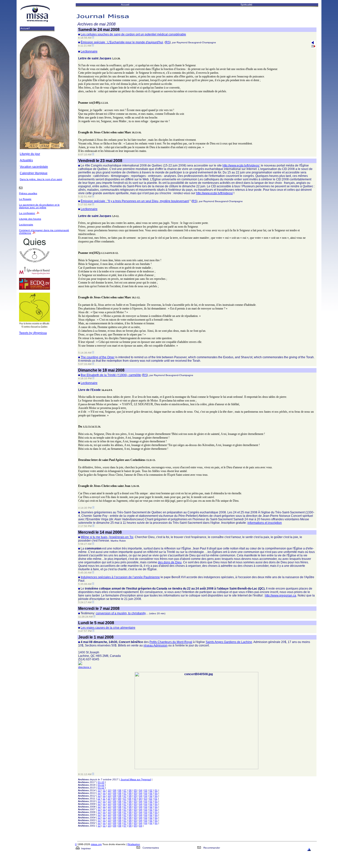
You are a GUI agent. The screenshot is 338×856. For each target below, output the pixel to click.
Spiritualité (246, 4)
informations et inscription (264, 522)
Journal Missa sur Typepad (136, 779)
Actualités (26, 160)
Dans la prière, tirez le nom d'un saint (41, 179)
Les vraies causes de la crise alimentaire (108, 627)
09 (114, 790)
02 (150, 790)
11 (104, 790)
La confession (27, 213)
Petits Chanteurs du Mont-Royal (170, 642)
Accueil (125, 4)
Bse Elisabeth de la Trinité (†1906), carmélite (111, 375)
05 (135, 790)
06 (130, 790)
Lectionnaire (26, 224)
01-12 (101, 785)
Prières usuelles (28, 193)
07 (124, 790)
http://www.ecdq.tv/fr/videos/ (240, 165)
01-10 (101, 782)
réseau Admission (156, 645)
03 (145, 790)
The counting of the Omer (98, 357)
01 (156, 790)
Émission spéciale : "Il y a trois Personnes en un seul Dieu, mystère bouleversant (135, 201)
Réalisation (133, 844)
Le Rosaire (25, 199)
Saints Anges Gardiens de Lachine (229, 642)
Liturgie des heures (30, 218)
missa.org (96, 844)
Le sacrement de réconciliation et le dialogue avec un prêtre (39, 206)
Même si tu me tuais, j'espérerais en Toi (107, 537)
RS (168, 42)
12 (99, 790)
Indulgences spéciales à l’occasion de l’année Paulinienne (120, 577)
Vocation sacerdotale (34, 166)
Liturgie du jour (30, 154)
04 (140, 790)
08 (119, 790)
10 (109, 790)
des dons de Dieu (170, 562)
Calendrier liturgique (34, 173)
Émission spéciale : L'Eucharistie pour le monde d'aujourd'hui (122, 42)
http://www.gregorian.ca (280, 595)
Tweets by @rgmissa (33, 333)
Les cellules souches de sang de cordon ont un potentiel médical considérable (133, 34)
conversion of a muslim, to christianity (120, 613)
